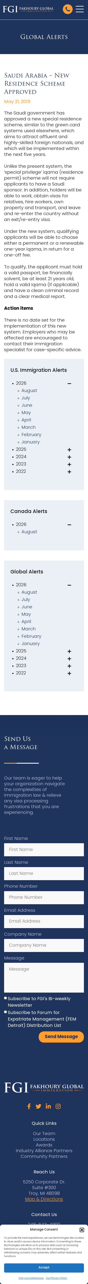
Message (14, 958)
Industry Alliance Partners (44, 1151)
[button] (82, 1230)
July (25, 398)
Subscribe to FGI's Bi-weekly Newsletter (39, 1002)
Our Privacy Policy (56, 1278)
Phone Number (21, 886)
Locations (44, 1139)
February (31, 435)
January (30, 442)
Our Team (44, 1134)
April (26, 420)
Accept (44, 1267)
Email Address (19, 910)
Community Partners (44, 1156)
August (29, 391)
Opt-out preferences (31, 1278)
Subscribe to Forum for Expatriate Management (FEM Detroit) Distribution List (42, 1019)
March (28, 427)
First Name (16, 838)
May (26, 413)
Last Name (16, 862)
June (26, 405)
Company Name (23, 934)
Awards (44, 1145)
